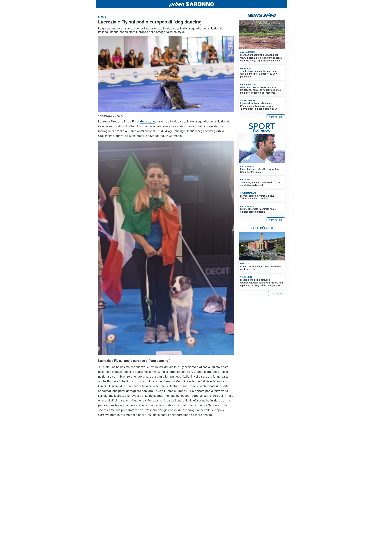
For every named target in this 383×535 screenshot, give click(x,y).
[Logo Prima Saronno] (191, 4)
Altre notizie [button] (275, 116)
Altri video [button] (276, 293)
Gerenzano (147, 121)
